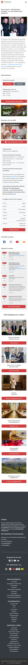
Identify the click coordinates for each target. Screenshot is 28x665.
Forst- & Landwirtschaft (14, 481)
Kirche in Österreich (14, 613)
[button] (2, 662)
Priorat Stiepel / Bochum (14, 631)
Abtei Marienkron (14, 651)
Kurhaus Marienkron (14, 649)
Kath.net (14, 621)
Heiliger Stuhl (14, 617)
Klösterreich (14, 639)
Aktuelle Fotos (14, 426)
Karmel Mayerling (14, 635)
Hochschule (14, 581)
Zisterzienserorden (14, 615)
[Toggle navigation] (26, 2)
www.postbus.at (7, 543)
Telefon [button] (9, 84)
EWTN (14, 605)
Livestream (14, 587)
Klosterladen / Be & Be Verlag (14, 583)
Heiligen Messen (14, 229)
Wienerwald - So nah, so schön (14, 645)
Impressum (18, 663)
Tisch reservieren (14, 454)
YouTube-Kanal (17, 255)
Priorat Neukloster (14, 633)
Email (20, 84)
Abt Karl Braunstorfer (14, 637)
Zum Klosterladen (14, 370)
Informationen (14, 343)
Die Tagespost (14, 609)
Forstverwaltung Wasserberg (14, 597)
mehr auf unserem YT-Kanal (15, 142)
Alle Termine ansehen (14, 306)
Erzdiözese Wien (14, 603)
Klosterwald (14, 627)
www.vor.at (9, 541)
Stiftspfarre (14, 591)
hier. (15, 194)
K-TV (14, 607)
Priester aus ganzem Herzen (14, 398)
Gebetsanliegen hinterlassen (14, 101)
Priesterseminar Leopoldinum (14, 589)
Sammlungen (14, 593)
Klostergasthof (14, 585)
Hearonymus (14, 176)
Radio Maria (14, 619)
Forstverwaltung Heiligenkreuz (14, 595)
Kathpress (14, 611)
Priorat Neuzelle (14, 629)
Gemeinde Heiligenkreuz (14, 647)
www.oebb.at (6, 545)
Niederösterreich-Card (14, 643)
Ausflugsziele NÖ (14, 641)
